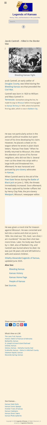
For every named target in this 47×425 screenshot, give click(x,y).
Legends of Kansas (25, 14)
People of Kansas (17, 281)
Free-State (9, 179)
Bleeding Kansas (12, 86)
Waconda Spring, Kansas (14, 355)
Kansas (10, 172)
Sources (12, 285)
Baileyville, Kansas (11, 341)
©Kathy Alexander (13, 258)
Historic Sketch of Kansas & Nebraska (18, 339)
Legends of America (27, 423)
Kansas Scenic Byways (13, 406)
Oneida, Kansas (10, 346)
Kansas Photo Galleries (13, 416)
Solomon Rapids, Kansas (14, 353)
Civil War (9, 89)
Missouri (21, 103)
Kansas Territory (13, 106)
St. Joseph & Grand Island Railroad (17, 343)
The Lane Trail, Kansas (13, 336)
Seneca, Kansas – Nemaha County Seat (19, 348)
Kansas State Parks (12, 404)
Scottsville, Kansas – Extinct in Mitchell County (22, 350)
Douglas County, (12, 83)
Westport (9, 194)
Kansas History (16, 273)
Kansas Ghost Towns (12, 413)
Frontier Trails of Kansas (14, 409)
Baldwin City (32, 109)
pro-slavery (21, 169)
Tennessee (10, 99)
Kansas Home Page (18, 277)
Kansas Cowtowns (11, 411)
